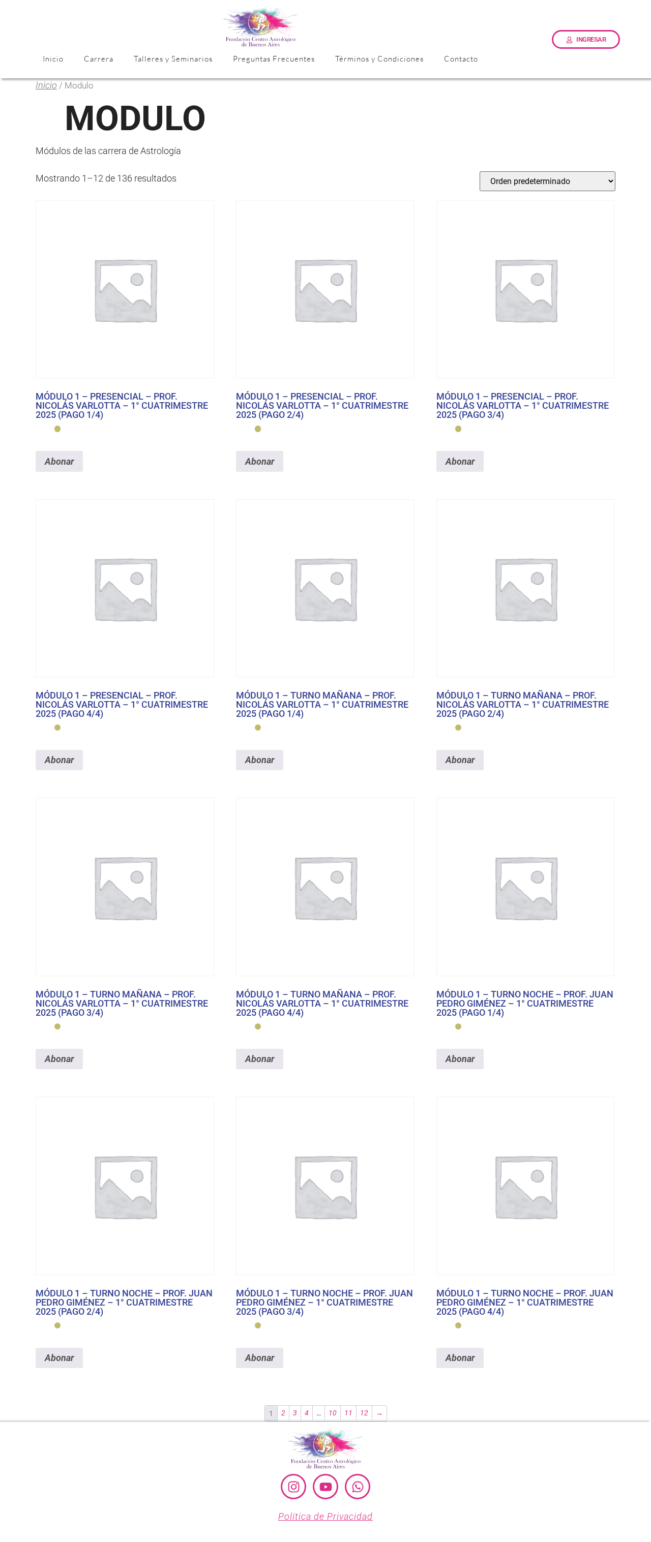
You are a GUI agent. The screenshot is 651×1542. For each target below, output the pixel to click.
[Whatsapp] (357, 1486)
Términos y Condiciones (379, 59)
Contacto (461, 59)
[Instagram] (293, 1486)
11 (348, 1413)
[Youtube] (325, 1486)
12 (364, 1413)
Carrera (98, 59)
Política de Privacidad (325, 1516)
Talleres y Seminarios (173, 59)
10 (333, 1413)
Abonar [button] (59, 461)
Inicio (53, 59)
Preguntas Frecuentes (274, 59)
